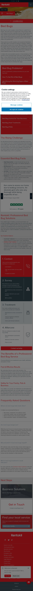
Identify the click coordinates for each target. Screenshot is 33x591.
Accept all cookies (16, 109)
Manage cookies (17, 105)
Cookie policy (25, 100)
